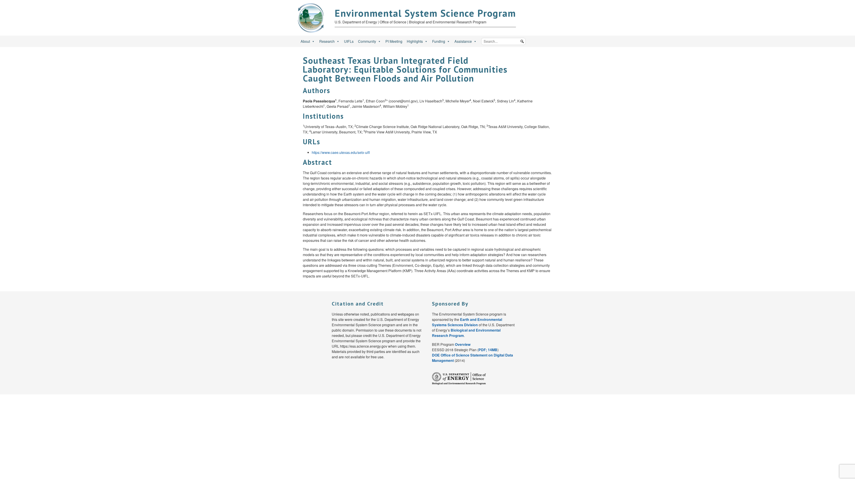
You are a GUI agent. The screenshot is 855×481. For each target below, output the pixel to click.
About (305, 41)
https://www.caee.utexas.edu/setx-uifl (341, 152)
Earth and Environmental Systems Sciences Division (467, 322)
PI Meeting (393, 41)
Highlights (415, 41)
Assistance (463, 41)
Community (367, 41)
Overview (462, 344)
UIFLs (349, 41)
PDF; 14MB (487, 349)
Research (327, 41)
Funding (438, 41)
